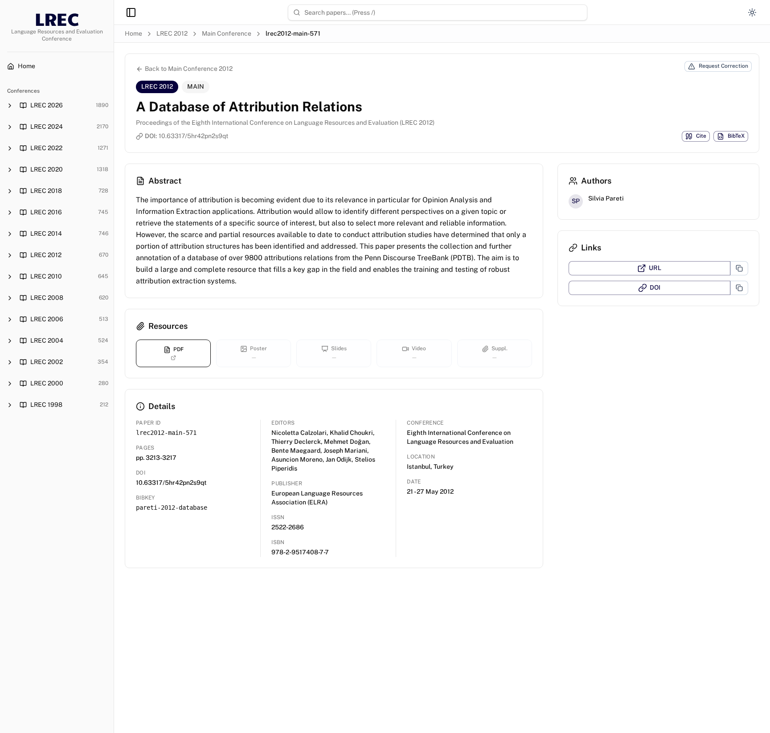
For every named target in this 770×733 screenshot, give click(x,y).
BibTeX (736, 136)
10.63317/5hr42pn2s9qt (193, 135)
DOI (655, 287)
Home (133, 33)
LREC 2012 (172, 33)
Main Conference (226, 33)
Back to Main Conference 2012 (189, 68)
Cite (701, 136)
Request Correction (723, 66)
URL (655, 267)
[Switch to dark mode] (752, 12)
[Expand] (10, 105)
